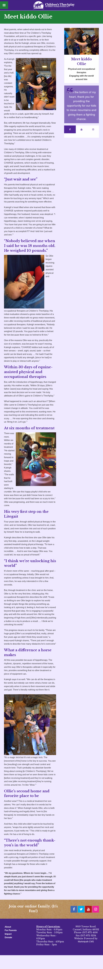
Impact (8, 934)
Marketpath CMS (86, 941)
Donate (8, 937)
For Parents (11, 930)
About (8, 927)
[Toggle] (4, 5)
